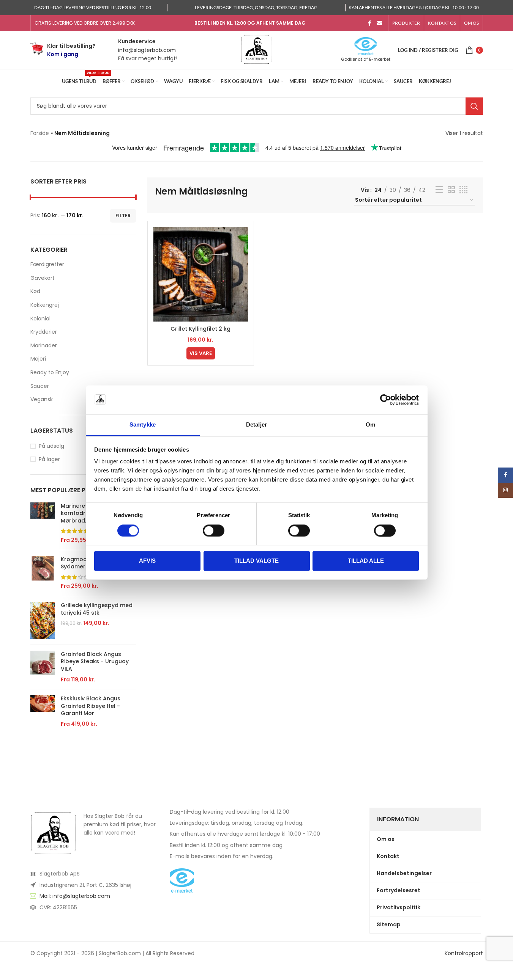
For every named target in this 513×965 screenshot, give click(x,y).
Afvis (147, 561)
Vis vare (200, 353)
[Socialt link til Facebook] (369, 23)
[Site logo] (257, 49)
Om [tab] (370, 425)
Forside (39, 133)
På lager (49, 459)
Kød (35, 291)
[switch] (213, 530)
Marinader (43, 345)
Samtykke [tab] (142, 425)
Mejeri (38, 358)
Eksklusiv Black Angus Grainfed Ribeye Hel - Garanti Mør (90, 706)
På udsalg (51, 446)
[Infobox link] (62, 50)
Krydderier (43, 332)
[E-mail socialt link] (379, 23)
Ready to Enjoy (49, 372)
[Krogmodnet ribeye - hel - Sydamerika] (42, 573)
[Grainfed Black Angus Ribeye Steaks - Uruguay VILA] (42, 667)
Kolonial (40, 318)
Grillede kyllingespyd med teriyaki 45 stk (97, 609)
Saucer (39, 386)
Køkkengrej (44, 305)
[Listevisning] (439, 190)
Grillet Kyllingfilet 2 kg (200, 329)
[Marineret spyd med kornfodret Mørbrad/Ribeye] (42, 523)
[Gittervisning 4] (463, 190)
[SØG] (474, 106)
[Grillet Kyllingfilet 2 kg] (200, 274)
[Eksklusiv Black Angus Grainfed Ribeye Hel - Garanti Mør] (42, 711)
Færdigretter (47, 264)
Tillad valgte (256, 561)
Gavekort (42, 278)
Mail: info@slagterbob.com (74, 896)
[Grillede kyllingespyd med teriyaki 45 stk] (42, 620)
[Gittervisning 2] (451, 190)
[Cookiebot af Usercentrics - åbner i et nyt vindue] (385, 399)
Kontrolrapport (464, 953)
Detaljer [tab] (256, 425)
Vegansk (41, 399)
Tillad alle (366, 561)
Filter (123, 215)
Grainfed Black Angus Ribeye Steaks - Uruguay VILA (95, 662)
